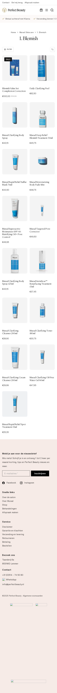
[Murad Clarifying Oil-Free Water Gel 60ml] (42, 357)
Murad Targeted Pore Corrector (40, 230)
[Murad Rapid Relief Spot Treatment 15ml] (14, 404)
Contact (5, 2)
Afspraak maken (32, 2)
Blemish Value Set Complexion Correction (14, 90)
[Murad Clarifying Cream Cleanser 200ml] (14, 357)
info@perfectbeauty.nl (13, 584)
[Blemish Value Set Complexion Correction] (14, 68)
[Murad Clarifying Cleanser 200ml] (14, 310)
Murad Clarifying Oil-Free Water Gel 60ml (42, 379)
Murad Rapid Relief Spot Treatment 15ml (14, 425)
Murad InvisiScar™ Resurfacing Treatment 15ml (40, 284)
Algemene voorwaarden (33, 596)
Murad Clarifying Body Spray (13, 136)
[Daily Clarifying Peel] (42, 68)
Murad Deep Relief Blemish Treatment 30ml (41, 136)
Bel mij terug (17, 2)
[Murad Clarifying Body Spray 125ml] (14, 261)
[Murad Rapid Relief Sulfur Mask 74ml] (14, 161)
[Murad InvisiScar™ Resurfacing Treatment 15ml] (42, 261)
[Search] (52, 10)
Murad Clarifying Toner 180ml (41, 332)
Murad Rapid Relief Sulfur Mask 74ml (14, 183)
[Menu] (46, 10)
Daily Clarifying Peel (39, 88)
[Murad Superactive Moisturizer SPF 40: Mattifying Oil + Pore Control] (14, 208)
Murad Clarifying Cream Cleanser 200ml (13, 379)
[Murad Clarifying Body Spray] (14, 115)
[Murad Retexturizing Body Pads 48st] (42, 161)
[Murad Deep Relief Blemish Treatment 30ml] (42, 115)
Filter (9, 49)
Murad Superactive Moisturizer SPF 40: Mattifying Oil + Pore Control (12, 232)
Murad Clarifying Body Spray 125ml (13, 282)
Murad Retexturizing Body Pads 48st (39, 183)
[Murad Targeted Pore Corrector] (42, 208)
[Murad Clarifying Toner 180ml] (42, 310)
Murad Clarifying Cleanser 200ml (10, 332)
